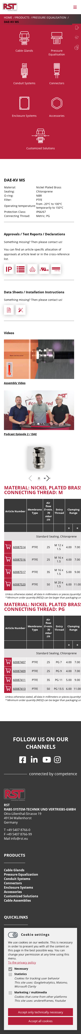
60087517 (19, 572)
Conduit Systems (17, 879)
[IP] (9, 269)
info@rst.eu (19, 838)
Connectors (13, 883)
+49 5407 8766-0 (18, 830)
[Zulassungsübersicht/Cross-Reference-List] (21, 269)
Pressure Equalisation (49, 17)
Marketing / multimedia (30, 992)
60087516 (19, 559)
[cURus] (44, 269)
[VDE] (32, 269)
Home (8, 17)
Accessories (13, 892)
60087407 (19, 662)
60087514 (19, 547)
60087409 (19, 671)
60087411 (19, 680)
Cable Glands (14, 870)
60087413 (19, 689)
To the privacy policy (22, 962)
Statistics (20, 974)
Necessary (21, 968)
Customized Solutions (21, 896)
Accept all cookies (40, 1021)
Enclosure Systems (18, 887)
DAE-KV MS (11, 22)
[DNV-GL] (56, 269)
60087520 (19, 584)
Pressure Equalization (21, 874)
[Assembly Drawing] (21, 310)
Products (22, 17)
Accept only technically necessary (40, 1012)
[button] (48, 478)
